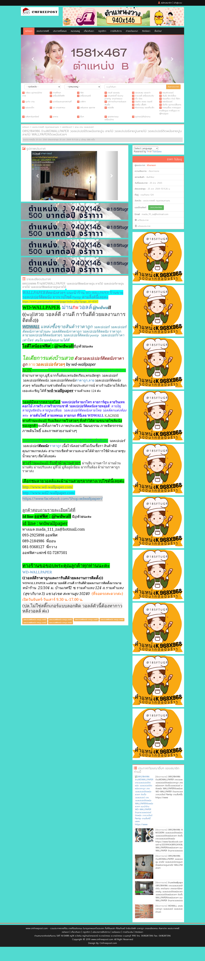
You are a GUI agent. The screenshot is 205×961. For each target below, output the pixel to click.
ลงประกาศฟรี (43, 31)
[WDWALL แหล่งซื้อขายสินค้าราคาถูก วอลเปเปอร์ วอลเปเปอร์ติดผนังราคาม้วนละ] (144, 911)
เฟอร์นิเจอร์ (167, 101)
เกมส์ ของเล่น (114, 92)
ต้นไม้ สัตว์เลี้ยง (169, 95)
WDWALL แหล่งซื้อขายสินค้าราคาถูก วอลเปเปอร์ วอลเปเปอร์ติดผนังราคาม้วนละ (174, 908)
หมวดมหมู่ (75, 31)
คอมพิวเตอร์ (167, 92)
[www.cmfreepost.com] (40, 11)
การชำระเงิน (128, 932)
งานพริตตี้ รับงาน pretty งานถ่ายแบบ (114, 97)
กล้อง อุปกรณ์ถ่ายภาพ (32, 94)
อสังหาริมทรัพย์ (32, 116)
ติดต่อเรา (146, 31)
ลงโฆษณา (116, 932)
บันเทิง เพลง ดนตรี (143, 101)
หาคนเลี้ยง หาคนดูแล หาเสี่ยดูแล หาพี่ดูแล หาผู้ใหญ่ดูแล (170, 110)
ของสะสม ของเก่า (142, 92)
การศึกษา (57, 92)
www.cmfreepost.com (37, 928)
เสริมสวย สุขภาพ (87, 107)
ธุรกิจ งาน (30, 101)
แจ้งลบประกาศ (144, 226)
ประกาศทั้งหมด (60, 31)
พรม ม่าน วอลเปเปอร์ (84, 127)
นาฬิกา (83, 101)
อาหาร (55, 116)
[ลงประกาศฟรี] (123, 16)
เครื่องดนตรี (85, 95)
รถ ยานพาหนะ (59, 107)
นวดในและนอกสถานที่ (62, 101)
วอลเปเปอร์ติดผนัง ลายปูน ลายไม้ (34, 634)
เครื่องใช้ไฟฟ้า (59, 95)
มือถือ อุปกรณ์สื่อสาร (171, 104)
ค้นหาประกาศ (173, 86)
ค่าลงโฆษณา (132, 31)
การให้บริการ (116, 31)
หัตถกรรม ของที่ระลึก (144, 107)
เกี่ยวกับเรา (89, 31)
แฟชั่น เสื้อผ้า (140, 104)
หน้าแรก (28, 31)
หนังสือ (111, 107)
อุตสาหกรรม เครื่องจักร (112, 118)
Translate (157, 151)
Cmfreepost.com (108, 943)
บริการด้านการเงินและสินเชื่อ (115, 103)
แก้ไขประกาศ (143, 220)
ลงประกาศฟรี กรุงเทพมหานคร (45, 127)
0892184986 (156, 207)
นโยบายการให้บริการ (101, 932)
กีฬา (82, 92)
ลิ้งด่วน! (158, 31)
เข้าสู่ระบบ (178, 2)
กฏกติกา (102, 31)
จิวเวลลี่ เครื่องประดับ (144, 95)
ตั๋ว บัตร (138, 98)
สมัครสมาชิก (166, 2)
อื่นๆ (82, 116)
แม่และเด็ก (29, 107)
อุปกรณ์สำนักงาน (142, 116)
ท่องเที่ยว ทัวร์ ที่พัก (171, 98)
